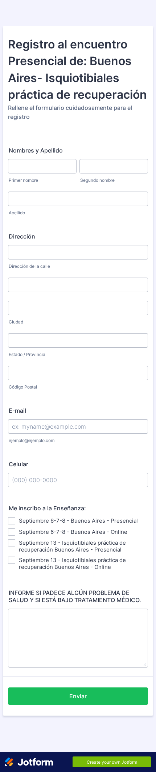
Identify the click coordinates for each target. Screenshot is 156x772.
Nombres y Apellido (36, 150)
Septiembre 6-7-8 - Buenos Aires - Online (73, 531)
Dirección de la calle (29, 266)
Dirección (22, 236)
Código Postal (23, 387)
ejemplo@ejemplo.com (31, 440)
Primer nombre (23, 180)
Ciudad (16, 322)
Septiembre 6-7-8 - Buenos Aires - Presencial (78, 520)
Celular (18, 464)
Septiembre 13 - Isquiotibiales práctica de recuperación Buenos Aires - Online (72, 563)
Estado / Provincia (27, 354)
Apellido (17, 212)
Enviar (78, 696)
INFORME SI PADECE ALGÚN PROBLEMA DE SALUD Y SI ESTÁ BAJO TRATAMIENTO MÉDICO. (75, 596)
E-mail (17, 410)
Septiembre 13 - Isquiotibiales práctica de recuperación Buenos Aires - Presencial (72, 546)
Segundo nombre (97, 180)
